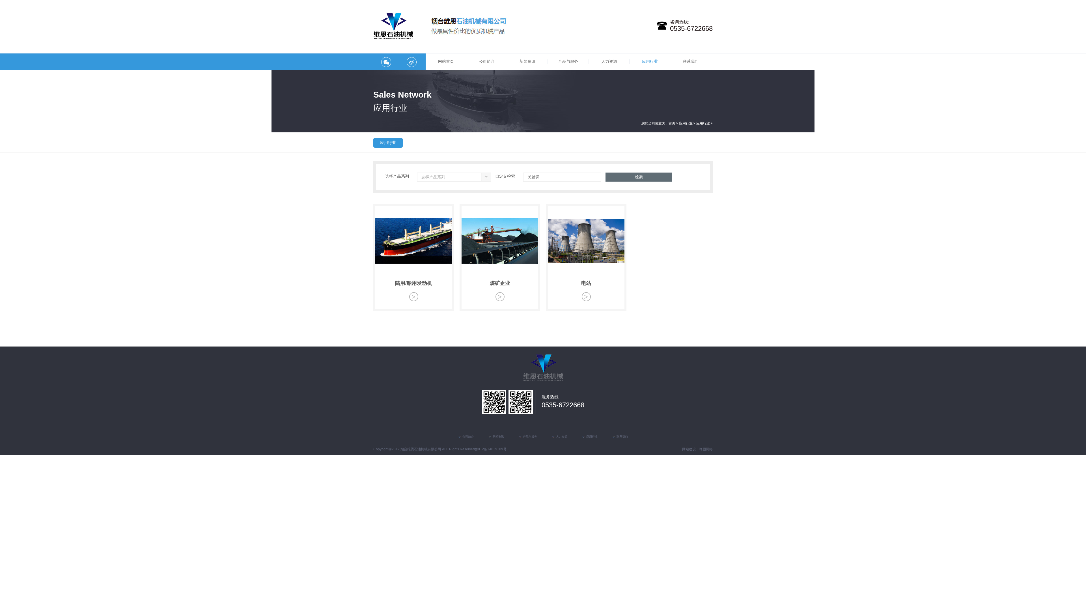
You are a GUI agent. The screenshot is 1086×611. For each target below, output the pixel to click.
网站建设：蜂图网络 (697, 449)
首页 (672, 123)
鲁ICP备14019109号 (491, 449)
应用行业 (686, 123)
